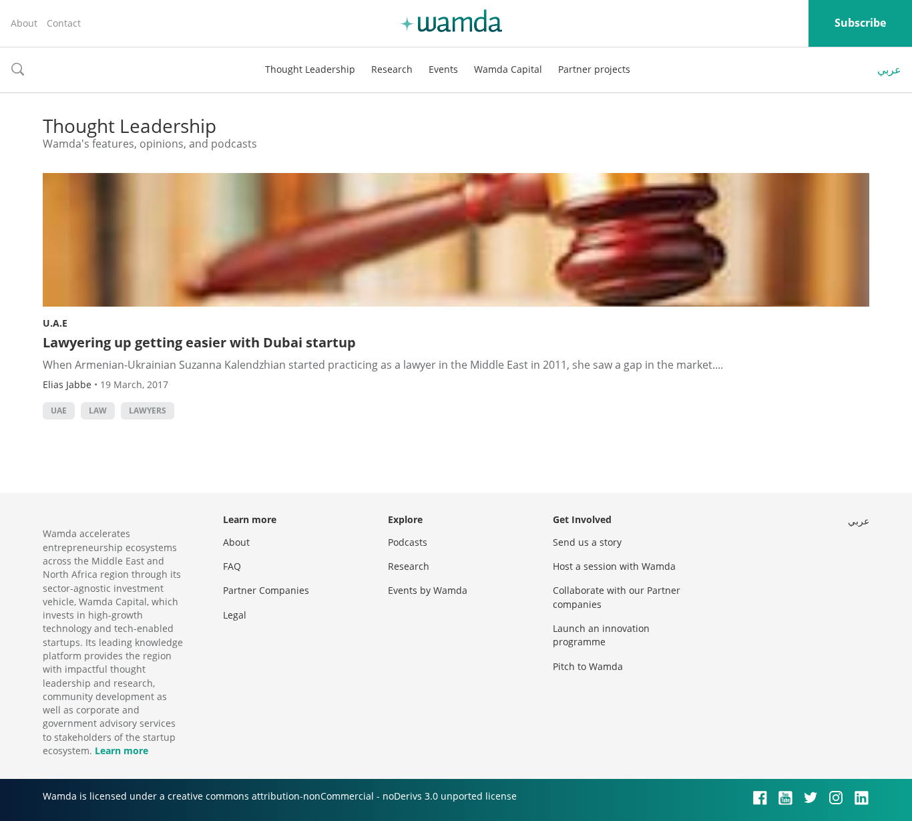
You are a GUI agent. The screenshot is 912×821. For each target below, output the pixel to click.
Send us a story (587, 542)
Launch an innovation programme (601, 635)
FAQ (232, 566)
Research (392, 69)
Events (443, 69)
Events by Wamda (427, 590)
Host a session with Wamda (614, 566)
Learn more (121, 750)
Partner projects (594, 69)
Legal (234, 615)
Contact (64, 23)
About (24, 23)
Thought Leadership (310, 69)
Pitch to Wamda (588, 666)
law (98, 410)
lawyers (147, 410)
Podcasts (407, 542)
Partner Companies (266, 590)
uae (59, 410)
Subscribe (860, 22)
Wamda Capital (508, 69)
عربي (889, 69)
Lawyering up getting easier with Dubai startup (199, 342)
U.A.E (55, 323)
